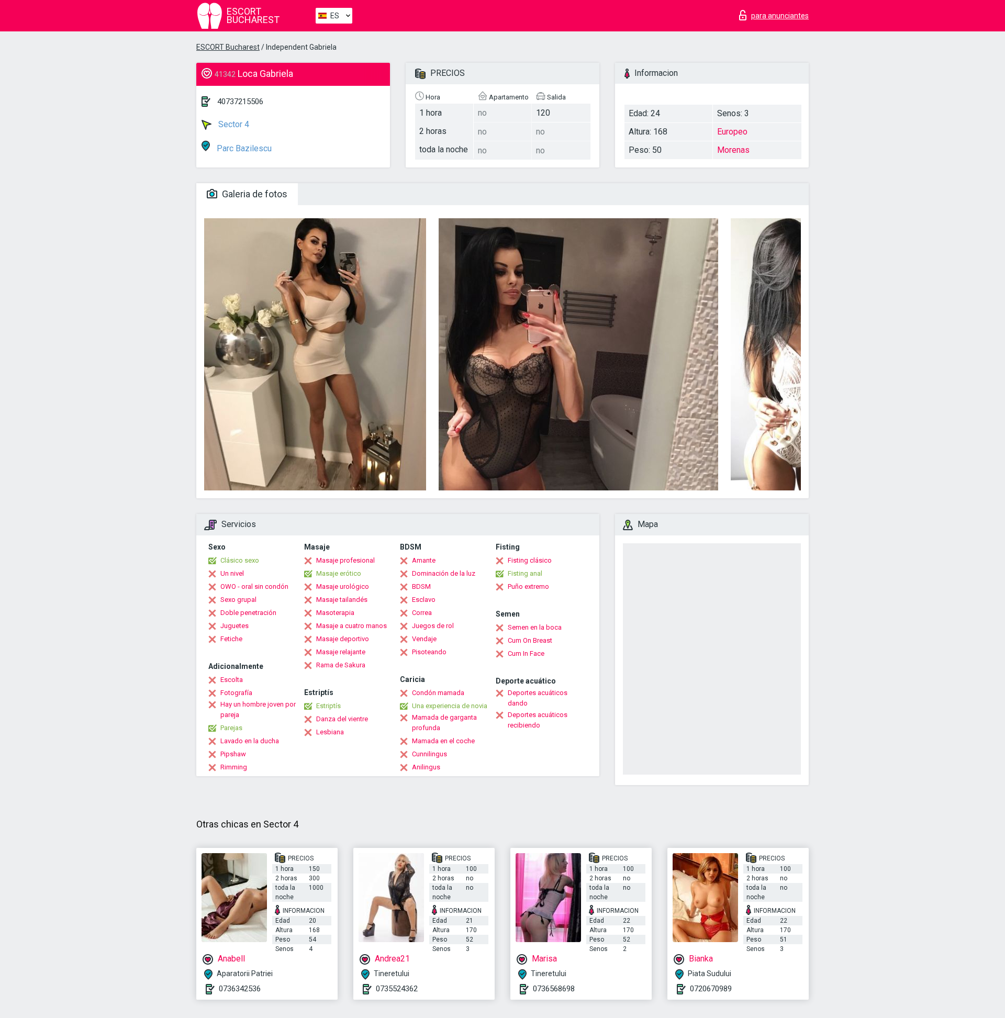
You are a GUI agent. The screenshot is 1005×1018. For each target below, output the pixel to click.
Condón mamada (438, 693)
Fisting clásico (530, 560)
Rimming (233, 767)
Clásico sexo (239, 560)
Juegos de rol (433, 626)
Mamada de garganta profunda (444, 722)
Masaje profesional (345, 560)
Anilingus (426, 767)
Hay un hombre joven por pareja (258, 709)
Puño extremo (528, 586)
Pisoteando (429, 652)
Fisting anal (525, 573)
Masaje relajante (340, 652)
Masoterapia (335, 613)
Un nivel (232, 573)
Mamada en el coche (443, 741)
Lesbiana (330, 732)
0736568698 (554, 988)
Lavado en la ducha (249, 741)
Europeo (732, 132)
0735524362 (397, 988)
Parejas (231, 728)
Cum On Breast (530, 640)
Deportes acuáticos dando (537, 698)
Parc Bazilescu (243, 148)
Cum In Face (526, 653)
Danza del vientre (342, 719)
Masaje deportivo (342, 639)
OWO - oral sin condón (254, 586)
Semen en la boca (535, 627)
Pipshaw (233, 754)
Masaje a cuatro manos (351, 626)
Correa (422, 613)
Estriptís (328, 706)
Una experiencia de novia (449, 706)
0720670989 (711, 988)
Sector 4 (232, 124)
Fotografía (236, 693)
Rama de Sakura (340, 665)
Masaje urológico (342, 586)
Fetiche (231, 639)
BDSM (421, 586)
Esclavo (424, 599)
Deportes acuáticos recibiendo (537, 720)
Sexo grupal (238, 599)
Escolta (231, 680)
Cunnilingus (429, 754)
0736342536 (240, 988)
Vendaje (424, 639)
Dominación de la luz (443, 573)
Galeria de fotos (253, 193)
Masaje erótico (338, 573)
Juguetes (234, 626)
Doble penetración (248, 613)
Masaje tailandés (341, 599)
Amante (424, 560)
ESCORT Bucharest (228, 47)
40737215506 (240, 101)
